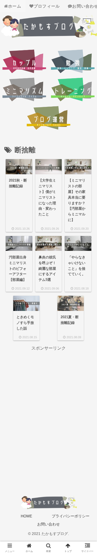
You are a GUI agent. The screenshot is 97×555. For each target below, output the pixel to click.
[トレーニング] (73, 90)
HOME (26, 516)
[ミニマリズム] (24, 90)
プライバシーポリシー (70, 516)
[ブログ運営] (48, 119)
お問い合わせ (48, 524)
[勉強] (73, 62)
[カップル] (24, 62)
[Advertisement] (48, 401)
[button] (85, 472)
